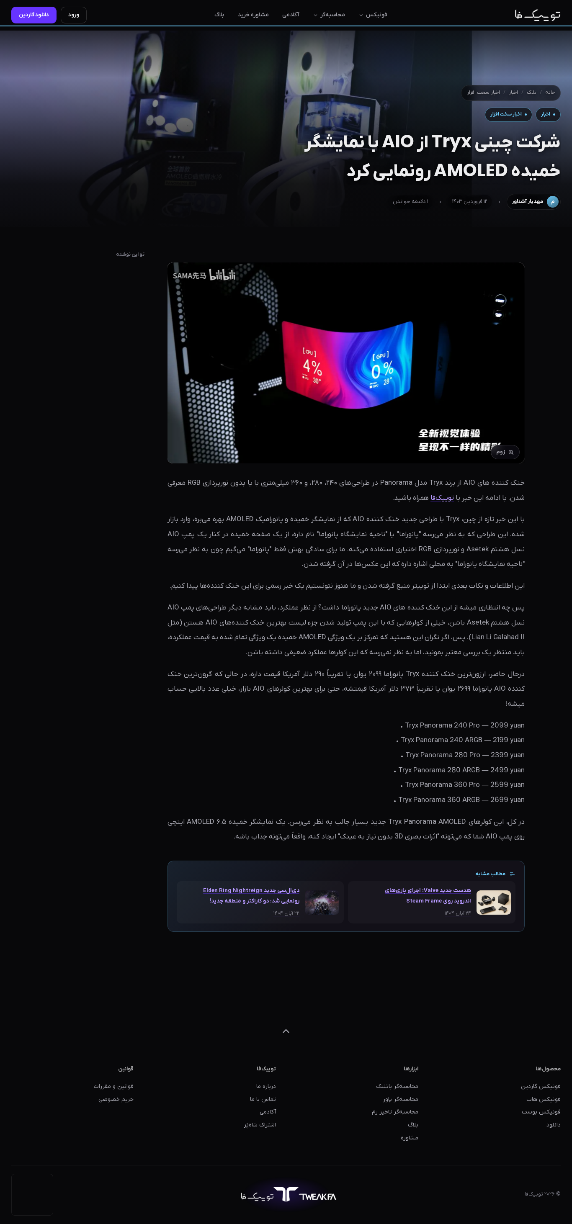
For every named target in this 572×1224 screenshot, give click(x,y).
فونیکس (376, 15)
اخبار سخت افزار (483, 92)
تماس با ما (263, 1099)
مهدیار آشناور (533, 201)
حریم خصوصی (116, 1099)
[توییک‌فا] (538, 15)
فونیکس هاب (543, 1099)
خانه (550, 92)
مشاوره (409, 1138)
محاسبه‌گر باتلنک (397, 1086)
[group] (346, 362)
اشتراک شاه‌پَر (260, 1125)
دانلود (553, 1125)
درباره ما (266, 1086)
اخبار (513, 92)
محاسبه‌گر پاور (400, 1099)
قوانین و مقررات (114, 1086)
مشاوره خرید (253, 15)
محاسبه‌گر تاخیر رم (395, 1112)
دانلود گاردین (34, 14)
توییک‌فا (442, 498)
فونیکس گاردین (541, 1086)
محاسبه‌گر (332, 15)
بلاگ (219, 15)
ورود (73, 14)
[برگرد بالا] (286, 1031)
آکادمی (290, 15)
